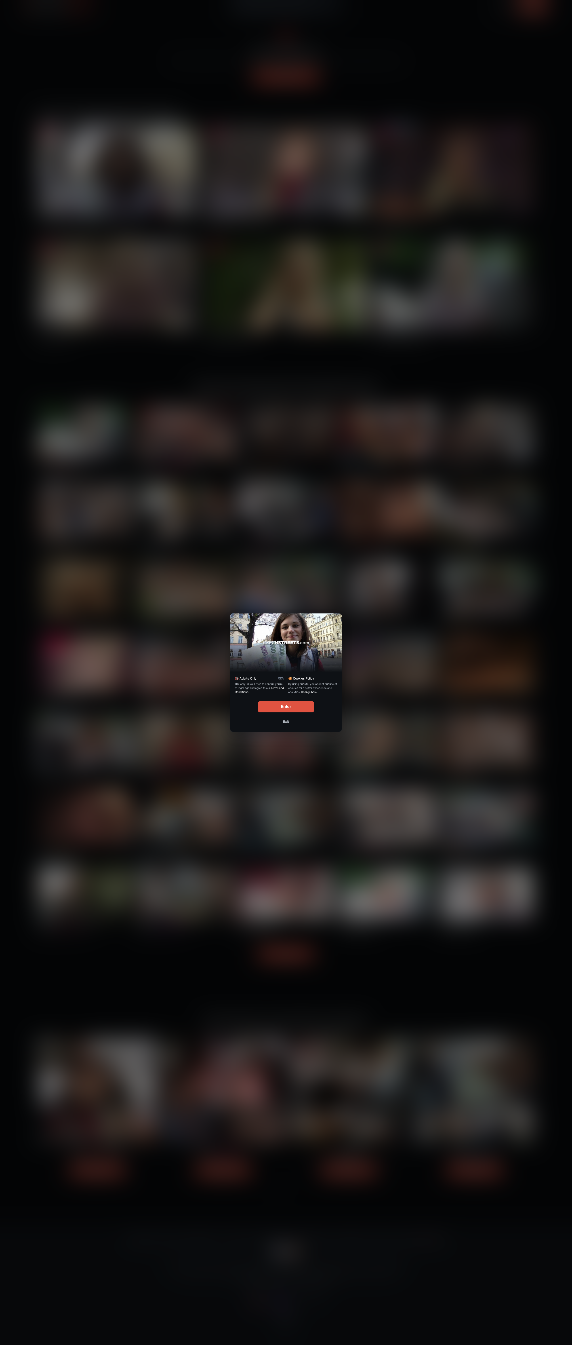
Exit (286, 721)
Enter (286, 706)
